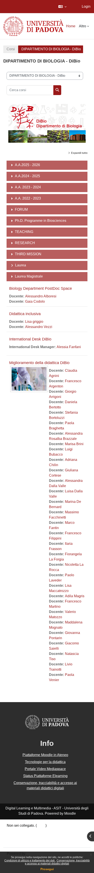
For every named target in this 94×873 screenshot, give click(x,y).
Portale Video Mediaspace (45, 769)
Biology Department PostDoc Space (40, 288)
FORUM (21, 209)
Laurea (20, 265)
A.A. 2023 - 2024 (28, 187)
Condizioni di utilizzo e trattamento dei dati (29, 860)
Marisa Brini (74, 444)
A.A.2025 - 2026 (27, 165)
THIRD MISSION (28, 254)
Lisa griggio (34, 321)
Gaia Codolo (35, 301)
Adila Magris (74, 596)
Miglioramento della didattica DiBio (39, 363)
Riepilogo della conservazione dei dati (36, 831)
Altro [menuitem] (82, 26)
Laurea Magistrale (29, 276)
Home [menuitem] (70, 26)
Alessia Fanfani (69, 347)
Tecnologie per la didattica (45, 762)
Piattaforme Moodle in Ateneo (45, 755)
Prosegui (47, 869)
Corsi (11, 49)
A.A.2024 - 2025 (27, 176)
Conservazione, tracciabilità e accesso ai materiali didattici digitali (57, 862)
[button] (62, 6)
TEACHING (24, 232)
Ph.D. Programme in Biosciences (40, 220)
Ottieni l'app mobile (22, 841)
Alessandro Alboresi (40, 296)
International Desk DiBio (30, 339)
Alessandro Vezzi (38, 327)
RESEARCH (25, 243)
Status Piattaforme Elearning (45, 776)
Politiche (13, 836)
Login (86, 6)
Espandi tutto (79, 152)
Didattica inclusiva (25, 314)
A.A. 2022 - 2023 (28, 198)
